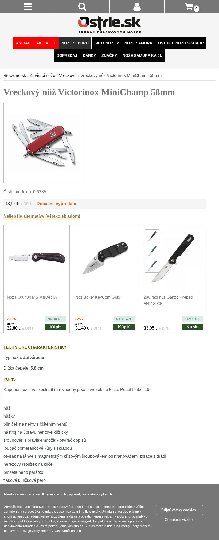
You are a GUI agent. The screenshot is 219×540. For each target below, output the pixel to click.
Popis (9, 379)
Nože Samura (138, 43)
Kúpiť (55, 327)
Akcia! (22, 43)
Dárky (89, 55)
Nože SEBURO (75, 43)
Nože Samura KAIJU (142, 55)
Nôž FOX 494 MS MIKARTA (32, 297)
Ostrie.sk (17, 75)
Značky (109, 55)
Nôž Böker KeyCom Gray (97, 297)
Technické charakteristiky (35, 347)
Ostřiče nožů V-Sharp (181, 43)
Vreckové (68, 75)
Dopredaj (67, 55)
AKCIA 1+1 (45, 43)
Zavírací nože (42, 75)
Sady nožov (106, 43)
